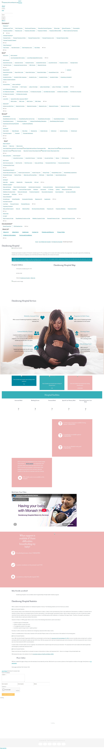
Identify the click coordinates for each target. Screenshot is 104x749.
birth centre (29, 463)
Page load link (3, 748)
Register (20, 2)
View (3, 10)
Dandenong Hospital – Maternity (27, 278)
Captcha (4, 686)
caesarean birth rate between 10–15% (60, 638)
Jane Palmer (4, 671)
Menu (4, 20)
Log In (19, 1)
